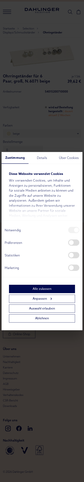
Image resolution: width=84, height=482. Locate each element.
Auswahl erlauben (42, 308)
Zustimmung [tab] (15, 157)
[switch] (73, 242)
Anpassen (40, 298)
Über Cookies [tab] (69, 158)
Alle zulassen (42, 288)
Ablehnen (42, 318)
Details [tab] (42, 158)
